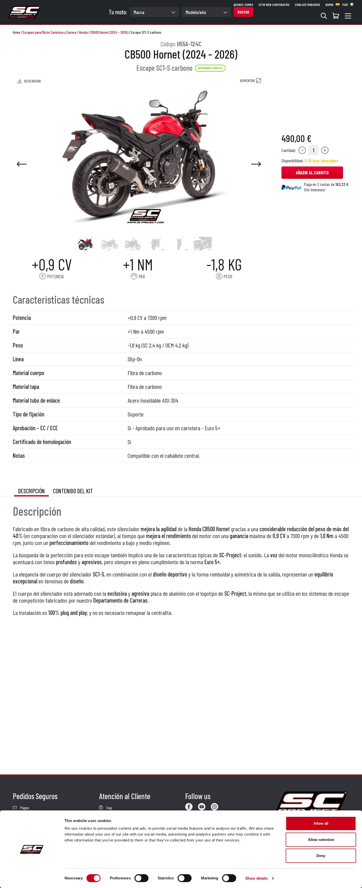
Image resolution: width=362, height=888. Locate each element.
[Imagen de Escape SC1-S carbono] (85, 243)
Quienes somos (243, 5)
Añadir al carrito (312, 172)
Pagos (24, 807)
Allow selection (321, 840)
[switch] (141, 878)
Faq (109, 807)
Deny (320, 856)
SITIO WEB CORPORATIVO (274, 5)
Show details (256, 878)
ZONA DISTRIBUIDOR (307, 5)
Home (16, 32)
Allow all (320, 823)
